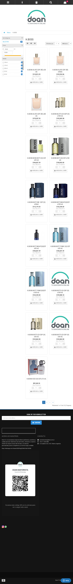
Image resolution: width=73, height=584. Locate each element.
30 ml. (5, 71)
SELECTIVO (6, 42)
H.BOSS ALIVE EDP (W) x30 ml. (36, 71)
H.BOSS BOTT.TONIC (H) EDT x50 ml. (60, 247)
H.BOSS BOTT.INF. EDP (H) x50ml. (36, 203)
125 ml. (6, 65)
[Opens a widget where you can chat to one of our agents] (66, 580)
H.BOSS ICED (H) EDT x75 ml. (36, 379)
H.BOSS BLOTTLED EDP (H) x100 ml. (60, 115)
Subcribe (37, 422)
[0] (65, 2)
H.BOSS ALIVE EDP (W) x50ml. (60, 71)
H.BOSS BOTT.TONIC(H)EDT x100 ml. (36, 291)
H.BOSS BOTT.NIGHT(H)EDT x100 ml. (60, 203)
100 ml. (6, 62)
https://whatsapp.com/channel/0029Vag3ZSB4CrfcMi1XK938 (16, 448)
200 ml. (6, 68)
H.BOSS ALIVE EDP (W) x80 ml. (36, 115)
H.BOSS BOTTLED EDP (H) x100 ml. (60, 291)
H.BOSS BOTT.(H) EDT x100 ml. (60, 159)
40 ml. (5, 74)
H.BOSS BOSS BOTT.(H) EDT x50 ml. (36, 159)
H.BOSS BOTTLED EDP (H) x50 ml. (36, 336)
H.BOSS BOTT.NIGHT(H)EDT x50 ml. (36, 247)
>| (52, 402)
